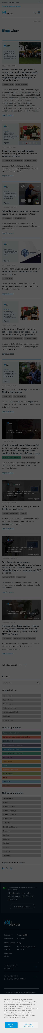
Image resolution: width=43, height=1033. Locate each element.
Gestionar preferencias (28, 1025)
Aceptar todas (11, 1025)
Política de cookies (20, 1017)
